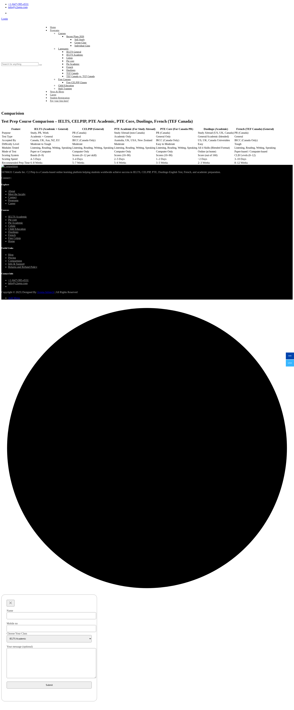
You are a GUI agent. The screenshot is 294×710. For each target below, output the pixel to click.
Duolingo (70, 70)
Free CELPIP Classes (76, 82)
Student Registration (60, 98)
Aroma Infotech (45, 292)
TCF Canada (72, 73)
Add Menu (14, 298)
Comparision (15, 260)
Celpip (69, 58)
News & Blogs (57, 91)
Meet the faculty (17, 194)
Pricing (12, 257)
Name (10, 610)
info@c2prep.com (18, 7)
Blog (10, 254)
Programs (54, 30)
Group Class (80, 42)
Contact (12, 197)
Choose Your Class (17, 633)
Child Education (66, 85)
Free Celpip (14, 238)
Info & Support (16, 263)
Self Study (80, 39)
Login (4, 18)
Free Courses (64, 79)
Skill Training (65, 88)
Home (53, 27)
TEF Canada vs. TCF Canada (80, 76)
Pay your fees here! (59, 101)
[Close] (10, 603)
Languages (63, 49)
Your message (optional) (20, 646)
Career (53, 94)
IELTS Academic (74, 55)
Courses (62, 33)
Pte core (70, 61)
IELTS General (73, 52)
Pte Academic (72, 64)
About (11, 191)
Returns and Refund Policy (22, 267)
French (69, 67)
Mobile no (12, 623)
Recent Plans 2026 (75, 36)
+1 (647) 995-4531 (18, 4)
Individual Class (82, 45)
